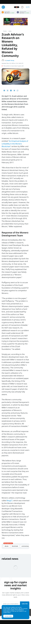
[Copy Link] (17, 90)
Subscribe (25, 604)
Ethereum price (23, 12)
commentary (25, 546)
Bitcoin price (8, 12)
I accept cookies (8, 616)
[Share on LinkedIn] (11, 90)
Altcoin (6, 546)
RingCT (9, 500)
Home (5, 31)
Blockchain (15, 546)
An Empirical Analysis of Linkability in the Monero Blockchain (15, 144)
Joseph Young (10, 60)
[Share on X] (7, 90)
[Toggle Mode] (22, 7)
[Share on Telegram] (14, 90)
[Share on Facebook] (4, 90)
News (10, 31)
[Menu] (27, 7)
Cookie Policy (6, 612)
